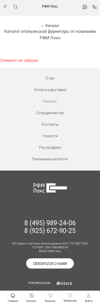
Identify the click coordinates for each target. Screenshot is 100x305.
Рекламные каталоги (50, 159)
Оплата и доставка (50, 90)
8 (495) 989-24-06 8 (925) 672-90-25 (50, 226)
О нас (50, 78)
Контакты (50, 124)
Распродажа (50, 147)
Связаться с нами (50, 264)
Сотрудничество (50, 113)
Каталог (50, 101)
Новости (50, 136)
